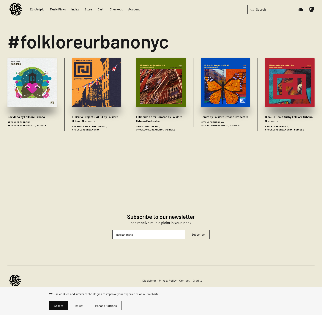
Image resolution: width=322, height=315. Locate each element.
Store (88, 9)
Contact (184, 280)
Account (134, 9)
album (78, 126)
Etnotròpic (37, 9)
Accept (58, 305)
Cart (100, 9)
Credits (197, 280)
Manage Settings (106, 305)
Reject (79, 305)
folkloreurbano (20, 122)
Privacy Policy (167, 280)
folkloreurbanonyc (22, 125)
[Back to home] (15, 9)
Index (75, 9)
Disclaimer (149, 280)
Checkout (116, 9)
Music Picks (58, 9)
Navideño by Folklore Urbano (26, 117)
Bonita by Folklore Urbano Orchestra (224, 117)
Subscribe (198, 234)
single (42, 125)
